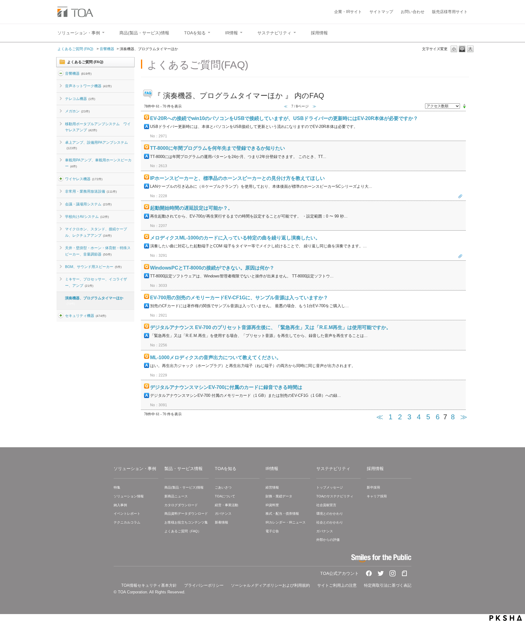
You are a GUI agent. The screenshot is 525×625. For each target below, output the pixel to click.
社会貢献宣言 (326, 505)
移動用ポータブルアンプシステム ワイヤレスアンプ (98, 127)
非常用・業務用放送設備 (91, 191)
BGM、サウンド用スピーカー (93, 267)
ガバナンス (223, 513)
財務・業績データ (279, 496)
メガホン (77, 111)
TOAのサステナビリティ (334, 496)
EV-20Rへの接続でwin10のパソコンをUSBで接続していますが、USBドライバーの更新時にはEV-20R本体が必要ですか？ (284, 118)
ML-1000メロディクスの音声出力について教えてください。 (215, 357)
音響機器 (107, 49)
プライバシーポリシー (204, 585)
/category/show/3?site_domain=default (60, 316)
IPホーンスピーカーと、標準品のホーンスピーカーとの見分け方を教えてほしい (237, 178)
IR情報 (272, 468)
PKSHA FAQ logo (505, 618)
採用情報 (375, 468)
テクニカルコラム (127, 522)
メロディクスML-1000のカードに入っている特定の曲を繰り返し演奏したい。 (235, 237)
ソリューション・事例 (135, 468)
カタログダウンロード (181, 505)
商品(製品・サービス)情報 (184, 487)
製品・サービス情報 (183, 468)
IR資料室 (272, 505)
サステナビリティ (333, 468)
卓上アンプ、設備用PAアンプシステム (96, 144)
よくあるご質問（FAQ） (182, 531)
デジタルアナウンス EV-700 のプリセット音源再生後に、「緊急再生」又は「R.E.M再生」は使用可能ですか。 (270, 327)
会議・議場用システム (88, 204)
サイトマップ (381, 11)
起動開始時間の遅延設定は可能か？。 (191, 208)
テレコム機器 (80, 99)
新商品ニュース (176, 496)
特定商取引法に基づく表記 (387, 585)
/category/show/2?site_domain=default (60, 73)
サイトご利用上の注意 (337, 585)
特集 (117, 487)
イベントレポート (127, 513)
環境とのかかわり (329, 513)
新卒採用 (373, 487)
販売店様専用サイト (450, 11)
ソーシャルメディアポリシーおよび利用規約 (270, 585)
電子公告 (272, 531)
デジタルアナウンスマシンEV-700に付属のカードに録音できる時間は (226, 387)
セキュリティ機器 (85, 316)
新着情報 (221, 522)
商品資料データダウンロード (186, 513)
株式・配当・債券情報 (282, 513)
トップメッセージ (329, 487)
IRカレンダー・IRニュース (286, 522)
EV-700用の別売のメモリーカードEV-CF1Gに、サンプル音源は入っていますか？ (239, 297)
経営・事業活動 (226, 505)
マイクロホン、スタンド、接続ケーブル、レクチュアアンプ (96, 232)
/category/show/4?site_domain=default (60, 179)
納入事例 (120, 505)
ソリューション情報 (129, 496)
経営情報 (272, 487)
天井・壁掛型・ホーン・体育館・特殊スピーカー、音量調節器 (98, 251)
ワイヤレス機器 (83, 179)
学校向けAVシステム (87, 217)
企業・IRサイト (348, 11)
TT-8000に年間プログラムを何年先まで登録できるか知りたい (217, 148)
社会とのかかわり (329, 522)
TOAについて (225, 496)
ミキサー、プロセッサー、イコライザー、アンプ (96, 282)
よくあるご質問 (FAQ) (75, 49)
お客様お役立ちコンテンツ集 (186, 522)
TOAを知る (225, 468)
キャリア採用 (377, 496)
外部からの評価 (328, 539)
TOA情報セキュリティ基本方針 (149, 585)
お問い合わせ (412, 11)
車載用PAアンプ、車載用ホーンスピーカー (98, 163)
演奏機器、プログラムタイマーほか (94, 300)
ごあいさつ (223, 487)
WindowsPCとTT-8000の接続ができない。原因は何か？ (212, 267)
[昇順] (464, 104)
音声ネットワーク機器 (88, 86)
